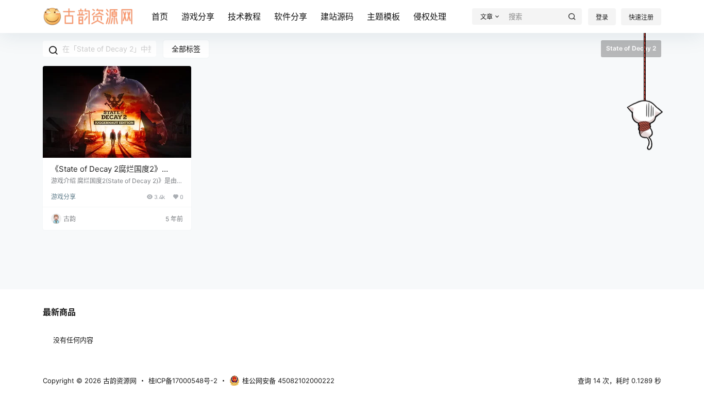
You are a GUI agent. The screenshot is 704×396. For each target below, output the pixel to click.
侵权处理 (429, 16)
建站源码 (337, 16)
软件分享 (290, 16)
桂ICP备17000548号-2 (182, 380)
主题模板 (383, 16)
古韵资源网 (119, 380)
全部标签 (186, 48)
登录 (602, 17)
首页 (160, 16)
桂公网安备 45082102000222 (288, 380)
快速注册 (641, 17)
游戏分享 (197, 16)
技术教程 (244, 16)
